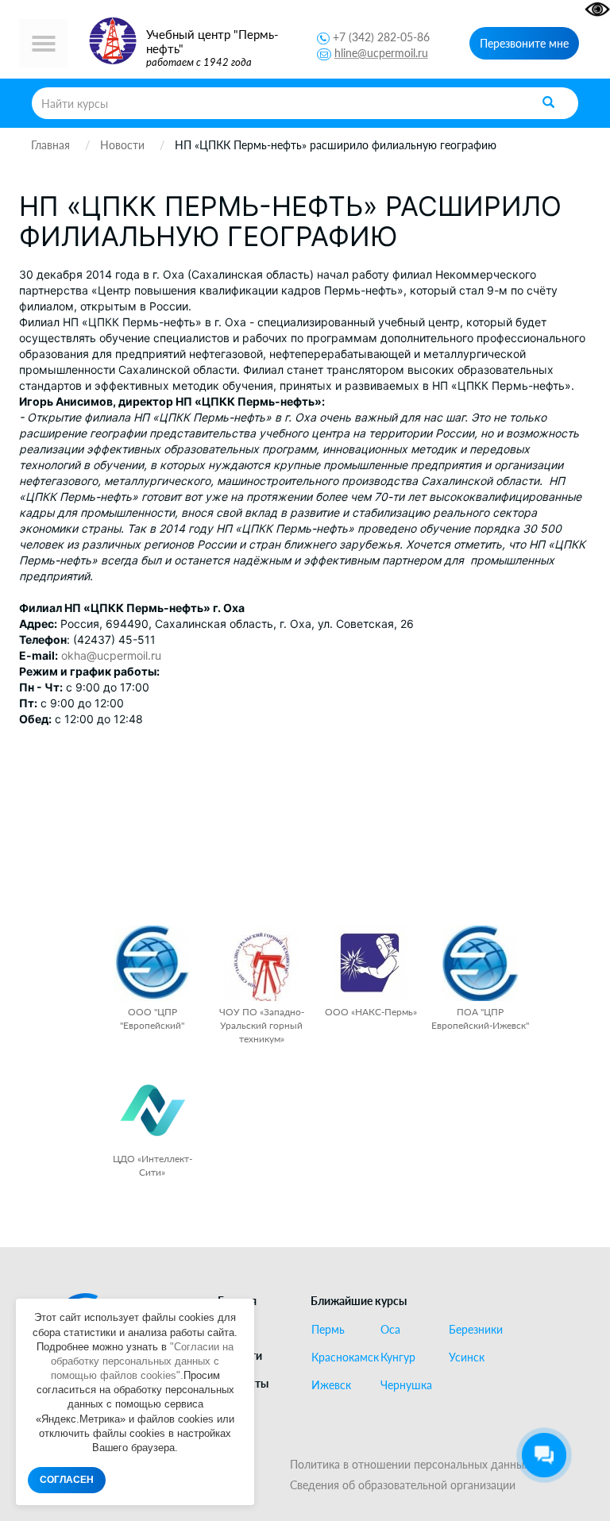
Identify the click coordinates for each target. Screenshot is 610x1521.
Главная (237, 1300)
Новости (240, 1355)
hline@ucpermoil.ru (381, 53)
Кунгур (397, 1357)
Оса (390, 1329)
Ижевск (331, 1385)
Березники (476, 1329)
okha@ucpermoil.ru (111, 655)
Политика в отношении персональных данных (410, 1464)
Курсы (234, 1328)
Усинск (467, 1357)
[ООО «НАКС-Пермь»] (370, 963)
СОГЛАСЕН (67, 1479)
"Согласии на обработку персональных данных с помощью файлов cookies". (142, 1361)
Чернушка (406, 1385)
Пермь (328, 1329)
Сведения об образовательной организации (402, 1485)
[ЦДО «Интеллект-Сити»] (152, 1110)
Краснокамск (339, 1357)
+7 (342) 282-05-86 (381, 37)
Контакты (243, 1383)
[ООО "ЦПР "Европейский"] (152, 963)
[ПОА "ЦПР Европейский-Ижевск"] (480, 963)
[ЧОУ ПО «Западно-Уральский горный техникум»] (261, 963)
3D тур (235, 1410)
